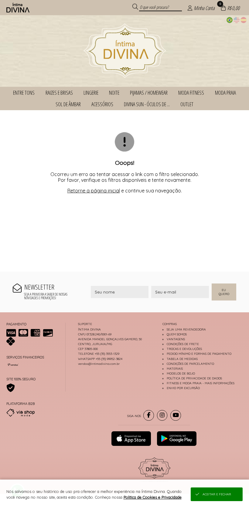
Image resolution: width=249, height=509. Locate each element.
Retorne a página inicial (93, 191)
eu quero (224, 292)
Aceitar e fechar (217, 494)
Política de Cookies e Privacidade (153, 497)
